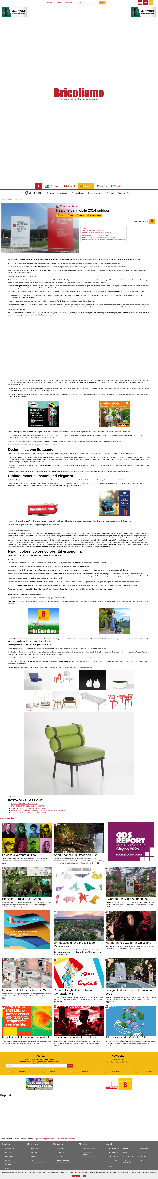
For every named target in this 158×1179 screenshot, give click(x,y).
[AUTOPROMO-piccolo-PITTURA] (39, 1084)
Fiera (119, 267)
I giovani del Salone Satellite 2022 (24, 990)
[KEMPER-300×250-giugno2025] (114, 503)
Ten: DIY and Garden (87, 1153)
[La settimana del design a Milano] (79, 1021)
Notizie (59, 1156)
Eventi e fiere (18, 200)
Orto (32, 1160)
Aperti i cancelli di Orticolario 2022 (76, 855)
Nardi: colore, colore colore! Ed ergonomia (99, 237)
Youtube (53, 1072)
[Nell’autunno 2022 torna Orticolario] (131, 926)
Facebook (21, 1072)
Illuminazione (128, 1156)
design (62, 215)
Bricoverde (32, 1144)
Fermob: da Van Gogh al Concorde (95, 235)
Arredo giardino (143, 1148)
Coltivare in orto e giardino (57, 193)
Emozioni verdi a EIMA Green (21, 898)
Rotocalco (9, 200)
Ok (84, 1176)
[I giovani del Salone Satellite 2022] (27, 973)
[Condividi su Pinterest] (3, 264)
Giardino (34, 1152)
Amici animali (9, 1148)
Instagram (85, 1072)
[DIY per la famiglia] (145, 3)
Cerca (102, 3)
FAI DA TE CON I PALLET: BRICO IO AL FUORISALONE (29, 813)
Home (3, 200)
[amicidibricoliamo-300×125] (118, 1084)
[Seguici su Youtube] (5, 2)
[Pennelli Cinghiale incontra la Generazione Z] (79, 973)
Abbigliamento (114, 1148)
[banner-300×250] (114, 621)
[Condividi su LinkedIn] (3, 268)
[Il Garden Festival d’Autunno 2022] (131, 882)
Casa (125, 1152)
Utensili (140, 1160)
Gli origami (9, 1160)
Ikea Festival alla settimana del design (27, 1037)
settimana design (95, 215)
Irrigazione (142, 1156)
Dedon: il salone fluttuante (93, 230)
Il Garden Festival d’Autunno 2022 (128, 898)
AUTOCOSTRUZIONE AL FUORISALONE (24, 804)
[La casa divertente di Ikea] (27, 838)
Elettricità (141, 1152)
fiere (71, 215)
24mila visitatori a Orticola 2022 (126, 1037)
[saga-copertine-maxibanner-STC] (131, 841)
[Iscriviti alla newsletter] (118, 1059)
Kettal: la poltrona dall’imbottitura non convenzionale (104, 239)
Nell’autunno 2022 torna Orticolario (128, 942)
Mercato (83, 1144)
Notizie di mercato (89, 1148)
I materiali (8, 1165)
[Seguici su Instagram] (12, 2)
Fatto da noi (9, 1156)
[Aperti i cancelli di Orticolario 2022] (79, 838)
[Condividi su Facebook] (3, 260)
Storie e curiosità (63, 1160)
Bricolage (5, 1144)
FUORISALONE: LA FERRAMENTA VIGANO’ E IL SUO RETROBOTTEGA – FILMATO (38, 810)
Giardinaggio (113, 1156)
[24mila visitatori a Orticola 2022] (131, 1021)
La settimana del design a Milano (75, 1037)
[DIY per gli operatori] (140, 3)
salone (81, 215)
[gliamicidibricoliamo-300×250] (43, 503)
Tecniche (110, 193)
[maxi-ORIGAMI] (79, 885)
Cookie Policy (76, 1176)
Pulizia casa (113, 1160)
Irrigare (33, 1156)
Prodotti (108, 1144)
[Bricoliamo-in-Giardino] (43, 621)
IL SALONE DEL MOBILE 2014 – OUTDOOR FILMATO (28, 808)
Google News (147, 1072)
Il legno (7, 1169)
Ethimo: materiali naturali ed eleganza (97, 233)
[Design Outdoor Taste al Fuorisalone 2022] (131, 973)
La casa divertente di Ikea (19, 855)
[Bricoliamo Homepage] (38, 186)
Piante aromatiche (95, 193)
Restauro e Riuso (124, 193)
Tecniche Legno (78, 193)
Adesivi (125, 1148)
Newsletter (68, 3)
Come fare (9, 1152)
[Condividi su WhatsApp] (3, 272)
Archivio (49, 3)
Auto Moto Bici (114, 1152)
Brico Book (60, 1148)
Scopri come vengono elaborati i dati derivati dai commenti (54, 1139)
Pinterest (116, 1072)
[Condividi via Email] (3, 276)
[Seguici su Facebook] (9, 2)
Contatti (58, 3)
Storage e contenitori (127, 1161)
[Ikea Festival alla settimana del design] (27, 1021)
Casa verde (35, 1148)
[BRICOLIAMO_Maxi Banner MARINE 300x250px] (43, 414)
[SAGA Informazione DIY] (151, 3)
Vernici (111, 1167)
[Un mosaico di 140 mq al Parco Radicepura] (79, 926)
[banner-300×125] (14, 12)
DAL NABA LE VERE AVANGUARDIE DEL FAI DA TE (27, 806)
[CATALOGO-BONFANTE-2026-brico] (27, 929)
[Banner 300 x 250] (114, 414)
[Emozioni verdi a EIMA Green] (27, 882)
